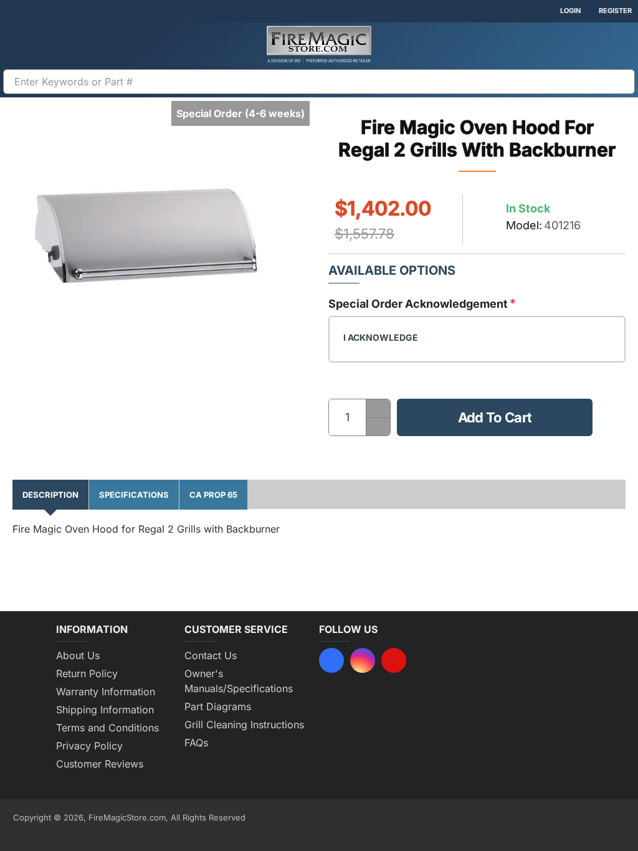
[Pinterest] (393, 660)
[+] (378, 408)
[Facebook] (331, 660)
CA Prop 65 (213, 495)
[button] (495, 417)
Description (50, 495)
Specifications (134, 495)
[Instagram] (362, 660)
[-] (378, 426)
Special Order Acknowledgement (418, 303)
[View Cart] (619, 44)
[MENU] (18, 44)
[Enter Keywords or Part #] (620, 81)
